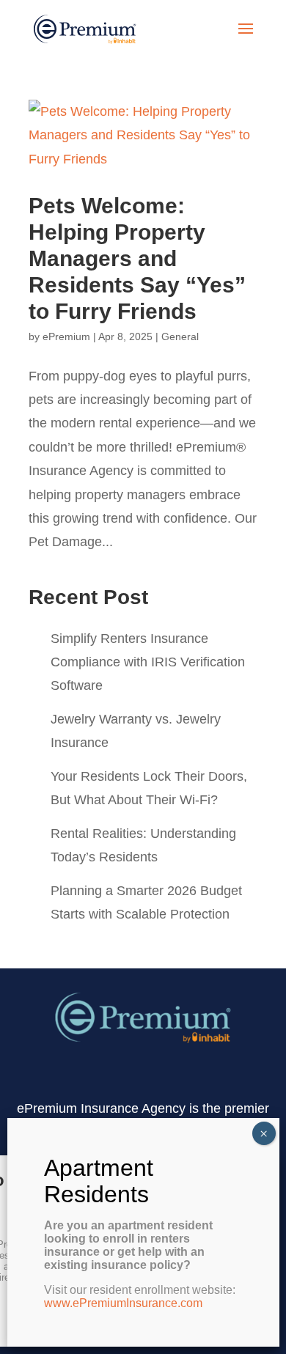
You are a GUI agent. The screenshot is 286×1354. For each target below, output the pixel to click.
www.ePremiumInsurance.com (123, 1303)
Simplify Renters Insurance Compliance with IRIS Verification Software (148, 662)
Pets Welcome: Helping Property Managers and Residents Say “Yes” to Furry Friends (137, 258)
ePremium (66, 336)
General (180, 336)
